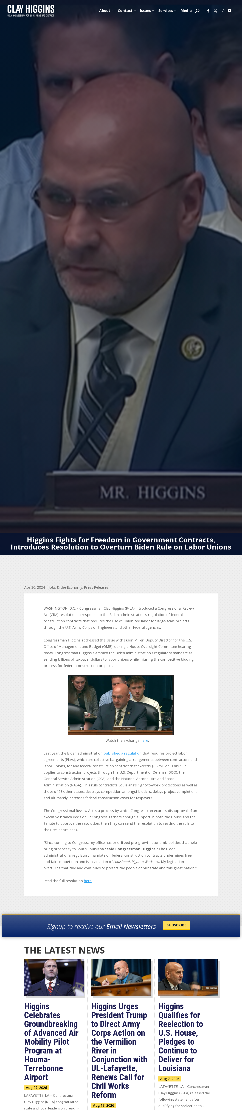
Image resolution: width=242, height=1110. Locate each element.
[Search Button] (197, 11)
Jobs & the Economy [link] (65, 587)
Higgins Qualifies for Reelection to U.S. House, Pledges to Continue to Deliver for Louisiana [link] (180, 1037)
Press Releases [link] (96, 587)
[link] (31, 11)
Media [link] (186, 10)
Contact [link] (125, 10)
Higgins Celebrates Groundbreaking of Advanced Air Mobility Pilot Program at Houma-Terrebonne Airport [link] (51, 1041)
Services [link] (165, 10)
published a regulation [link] (122, 753)
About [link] (104, 10)
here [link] (144, 740)
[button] (208, 10)
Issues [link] (145, 10)
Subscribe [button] (176, 925)
